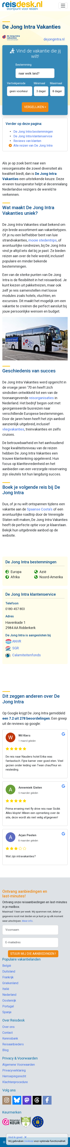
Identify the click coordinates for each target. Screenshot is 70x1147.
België (6, 965)
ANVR (16, 641)
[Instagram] (6, 1100)
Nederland (9, 995)
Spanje (6, 1012)
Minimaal (39, 83)
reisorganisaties (41, 398)
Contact (7, 1032)
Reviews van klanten (27, 141)
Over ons (8, 1027)
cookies (28, 1141)
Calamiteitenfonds (26, 655)
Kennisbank (10, 1038)
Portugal (8, 1006)
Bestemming (24, 64)
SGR (15, 648)
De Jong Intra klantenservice (32, 136)
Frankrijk (8, 977)
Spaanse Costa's (39, 509)
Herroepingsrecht (14, 1076)
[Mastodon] (27, 1100)
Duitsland (8, 971)
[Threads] (37, 1100)
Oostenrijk (9, 1000)
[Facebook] (47, 1100)
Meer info (27, 920)
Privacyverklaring (14, 1070)
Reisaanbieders (13, 1044)
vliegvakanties (13, 429)
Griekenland (10, 983)
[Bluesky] (16, 1100)
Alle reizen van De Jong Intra (32, 145)
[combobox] (35, 73)
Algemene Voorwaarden (18, 1064)
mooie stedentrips (42, 240)
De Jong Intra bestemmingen (33, 131)
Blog (5, 1050)
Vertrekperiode (16, 83)
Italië (5, 989)
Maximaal (56, 83)
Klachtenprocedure (15, 1082)
